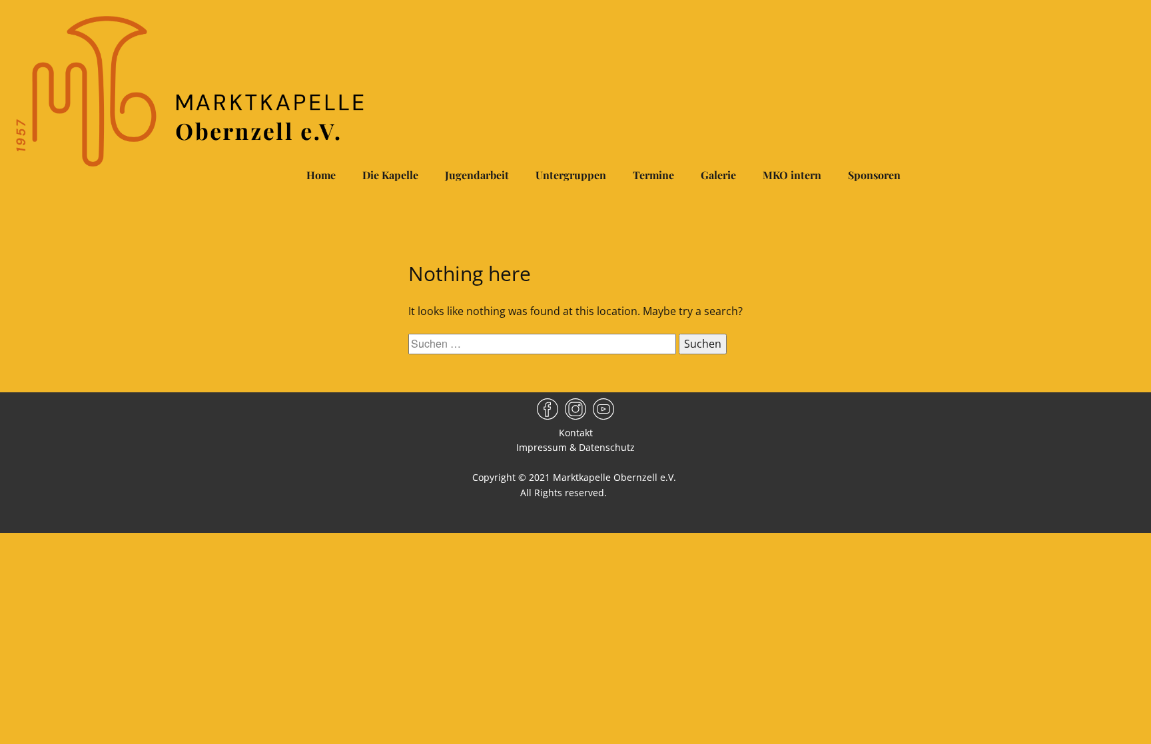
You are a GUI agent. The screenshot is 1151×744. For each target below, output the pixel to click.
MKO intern (792, 175)
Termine (653, 175)
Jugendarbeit (477, 175)
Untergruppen (571, 175)
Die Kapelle (390, 175)
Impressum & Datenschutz (575, 447)
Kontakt (576, 432)
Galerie (718, 175)
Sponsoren (874, 175)
